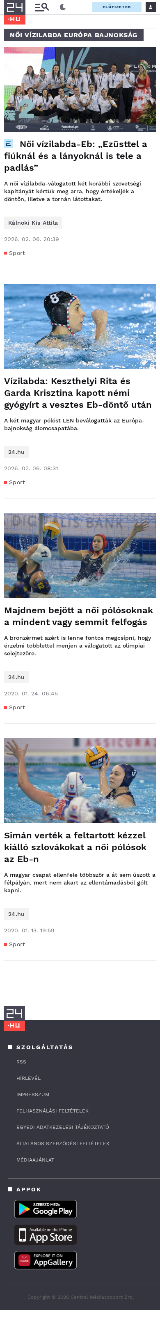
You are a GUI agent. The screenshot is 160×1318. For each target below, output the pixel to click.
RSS (21, 1062)
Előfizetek (117, 6)
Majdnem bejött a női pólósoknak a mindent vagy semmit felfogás (78, 616)
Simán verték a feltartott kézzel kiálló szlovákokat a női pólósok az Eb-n (75, 847)
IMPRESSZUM (32, 1094)
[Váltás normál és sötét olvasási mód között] (63, 7)
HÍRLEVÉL (28, 1078)
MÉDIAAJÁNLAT (35, 1160)
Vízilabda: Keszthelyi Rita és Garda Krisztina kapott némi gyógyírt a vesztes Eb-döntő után (78, 393)
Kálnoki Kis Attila (33, 222)
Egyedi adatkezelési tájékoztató (62, 1127)
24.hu (16, 452)
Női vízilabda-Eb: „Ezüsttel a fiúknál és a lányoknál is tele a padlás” (75, 156)
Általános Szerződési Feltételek (63, 1143)
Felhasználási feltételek (52, 1111)
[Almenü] (42, 7)
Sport (17, 253)
